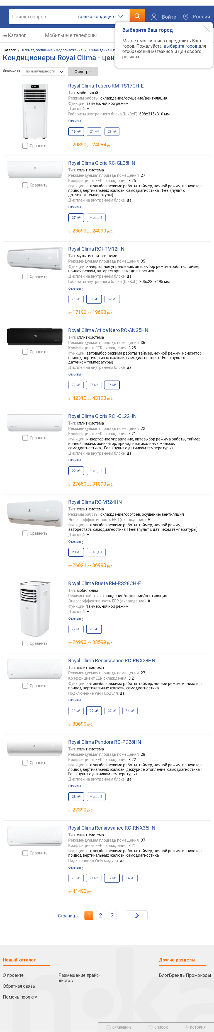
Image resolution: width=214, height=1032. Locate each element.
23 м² (76, 711)
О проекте (13, 975)
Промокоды (198, 975)
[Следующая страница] (137, 915)
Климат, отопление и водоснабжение (52, 50)
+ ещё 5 (96, 218)
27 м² (93, 385)
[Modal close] (203, 29)
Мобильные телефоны (71, 35)
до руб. (92, 144)
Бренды (177, 975)
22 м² (76, 385)
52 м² (112, 299)
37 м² (112, 711)
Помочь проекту (20, 997)
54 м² (130, 711)
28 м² (112, 132)
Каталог (17, 35)
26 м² (76, 299)
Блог (164, 975)
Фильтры (82, 71)
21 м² (94, 132)
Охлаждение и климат (107, 50)
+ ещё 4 (96, 471)
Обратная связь (19, 986)
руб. (82, 724)
